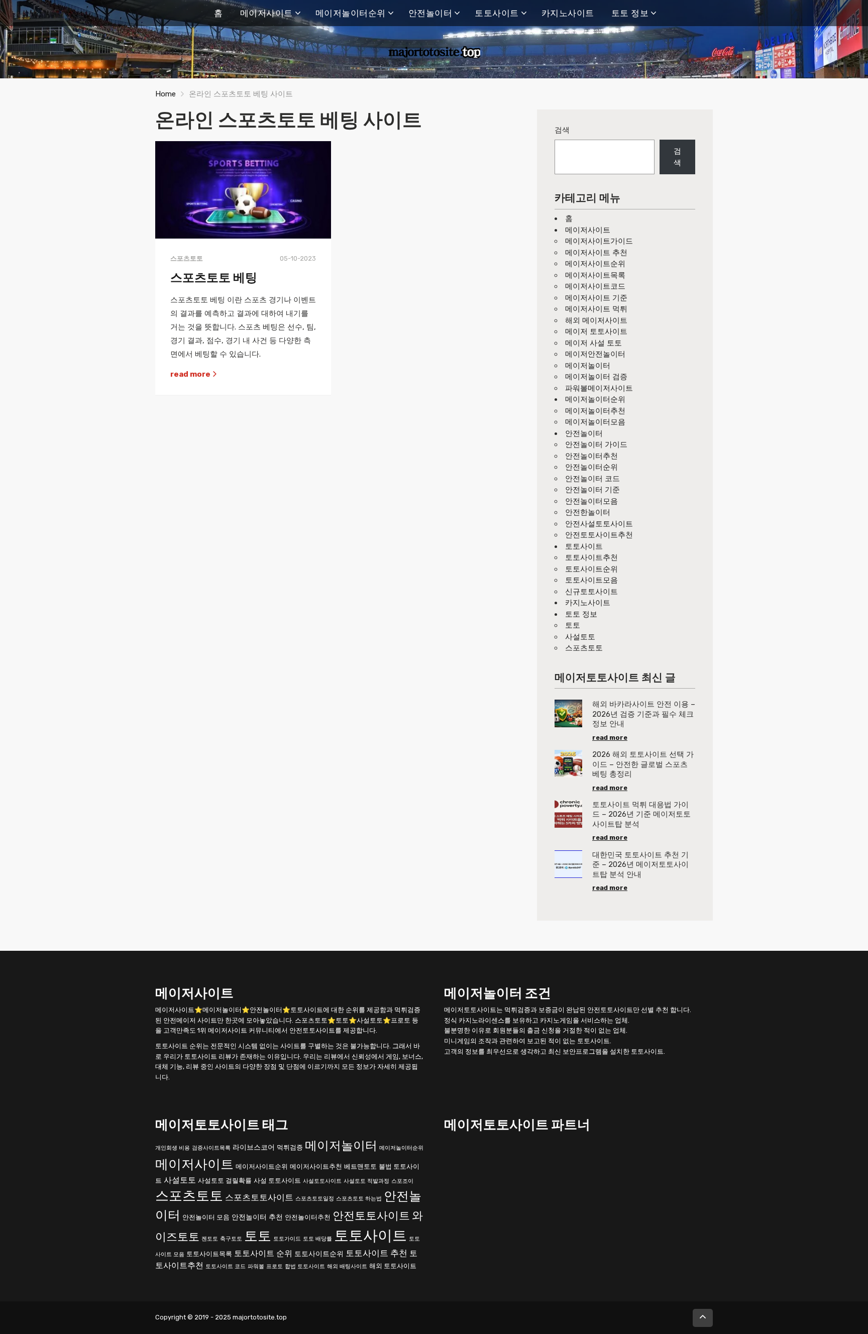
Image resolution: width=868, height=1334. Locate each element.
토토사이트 (497, 13)
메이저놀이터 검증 (596, 376)
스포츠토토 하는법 (359, 1198)
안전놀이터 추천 (257, 1217)
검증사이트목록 (211, 1147)
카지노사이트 (567, 13)
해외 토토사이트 (392, 1265)
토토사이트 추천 (376, 1253)
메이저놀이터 (587, 365)
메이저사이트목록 (595, 275)
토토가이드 (287, 1238)
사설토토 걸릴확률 (225, 1180)
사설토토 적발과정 (366, 1180)
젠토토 (209, 1238)
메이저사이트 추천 (596, 252)
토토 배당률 (317, 1238)
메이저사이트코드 (595, 286)
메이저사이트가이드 (599, 241)
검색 (562, 130)
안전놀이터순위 (591, 467)
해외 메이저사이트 (596, 320)
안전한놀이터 (587, 512)
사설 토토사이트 (277, 1180)
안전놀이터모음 (591, 501)
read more (191, 374)
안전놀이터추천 (591, 456)
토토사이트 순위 (263, 1253)
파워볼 (256, 1266)
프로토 (274, 1266)
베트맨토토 (360, 1166)
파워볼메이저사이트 (599, 388)
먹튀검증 (290, 1147)
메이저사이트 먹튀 (596, 308)
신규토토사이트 (591, 591)
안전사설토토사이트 (599, 523)
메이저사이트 (266, 13)
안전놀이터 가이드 (596, 444)
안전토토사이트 (371, 1215)
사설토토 (580, 636)
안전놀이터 (430, 13)
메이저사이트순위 (595, 263)
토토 (572, 625)
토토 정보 (630, 13)
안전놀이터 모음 (206, 1217)
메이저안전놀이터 (595, 354)
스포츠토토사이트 (259, 1197)
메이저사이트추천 (316, 1166)
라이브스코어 (254, 1147)
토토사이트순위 (591, 569)
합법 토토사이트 (305, 1266)
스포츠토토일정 (314, 1198)
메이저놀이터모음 (595, 421)
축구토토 (231, 1238)
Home (165, 93)
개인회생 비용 (172, 1147)
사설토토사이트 (322, 1180)
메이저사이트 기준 (596, 297)
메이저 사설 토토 (593, 343)
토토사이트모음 (591, 580)
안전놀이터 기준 (592, 489)
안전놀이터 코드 (592, 478)
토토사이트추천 (591, 557)
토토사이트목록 (209, 1253)
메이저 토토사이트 (596, 331)
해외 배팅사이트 (347, 1266)
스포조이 (402, 1180)
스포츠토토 (584, 647)
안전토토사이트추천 (599, 534)
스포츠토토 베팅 (213, 278)
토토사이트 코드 (225, 1266)
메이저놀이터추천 (595, 410)
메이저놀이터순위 (350, 13)
